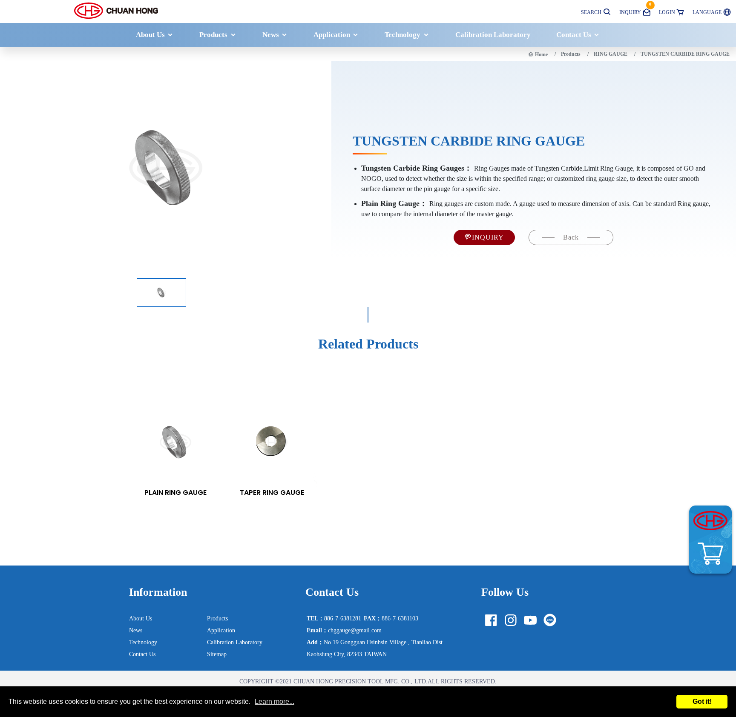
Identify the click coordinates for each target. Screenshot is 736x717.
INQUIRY (635, 8)
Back (571, 237)
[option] (175, 450)
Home (541, 54)
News (270, 35)
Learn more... (274, 701)
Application (331, 35)
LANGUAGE (707, 12)
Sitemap (217, 654)
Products (213, 35)
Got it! (702, 701)
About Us (150, 35)
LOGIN (667, 12)
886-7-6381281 (334, 618)
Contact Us (573, 35)
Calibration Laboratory (493, 35)
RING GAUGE (610, 54)
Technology (402, 35)
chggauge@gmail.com (344, 630)
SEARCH (591, 12)
